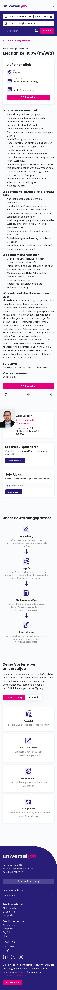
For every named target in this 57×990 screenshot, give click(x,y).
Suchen (47, 30)
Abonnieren (14, 492)
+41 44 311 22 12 (14, 872)
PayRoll (7, 932)
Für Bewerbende (13, 904)
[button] (28, 97)
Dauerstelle (9, 911)
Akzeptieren (12, 982)
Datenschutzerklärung (15, 975)
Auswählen (10, 895)
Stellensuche (10, 908)
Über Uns (9, 942)
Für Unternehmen (14, 921)
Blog (6, 950)
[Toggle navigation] (53, 6)
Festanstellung (13, 697)
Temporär (33, 697)
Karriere (8, 946)
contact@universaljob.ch (19, 868)
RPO (5, 935)
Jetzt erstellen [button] (15, 460)
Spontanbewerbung (28, 881)
